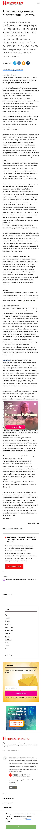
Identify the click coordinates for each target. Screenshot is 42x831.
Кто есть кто (9, 627)
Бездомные (6, 576)
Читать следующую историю (12, 528)
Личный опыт (9, 630)
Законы (7, 618)
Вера (6, 615)
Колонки (7, 624)
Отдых (7, 643)
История (7, 621)
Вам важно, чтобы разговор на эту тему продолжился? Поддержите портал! (21, 539)
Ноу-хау (7, 636)
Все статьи (8, 655)
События (7, 649)
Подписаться (21, 693)
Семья (7, 646)
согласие (20, 697)
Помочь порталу (14, 566)
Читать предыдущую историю (13, 70)
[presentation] (21, 688)
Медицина (8, 633)
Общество (8, 639)
